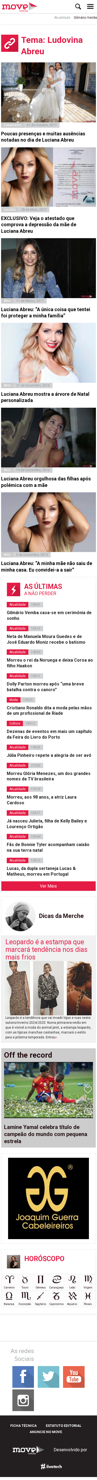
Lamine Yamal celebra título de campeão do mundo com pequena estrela (45, 1134)
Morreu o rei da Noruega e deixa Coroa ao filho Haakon (50, 663)
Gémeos (41, 1287)
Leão (72, 1287)
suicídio (10, 210)
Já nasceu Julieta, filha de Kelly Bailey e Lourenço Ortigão (47, 823)
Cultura (14, 723)
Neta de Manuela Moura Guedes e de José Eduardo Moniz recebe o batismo (46, 639)
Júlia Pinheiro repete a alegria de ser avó (49, 755)
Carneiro (9, 1287)
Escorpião (25, 1304)
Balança (9, 1304)
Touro (25, 1287)
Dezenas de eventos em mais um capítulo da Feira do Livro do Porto (49, 734)
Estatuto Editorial (63, 1426)
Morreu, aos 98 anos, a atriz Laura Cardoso (42, 800)
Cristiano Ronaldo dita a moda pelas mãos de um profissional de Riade (49, 710)
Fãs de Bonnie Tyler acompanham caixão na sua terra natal (48, 847)
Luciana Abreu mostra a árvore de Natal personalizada (45, 397)
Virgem (88, 1287)
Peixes (88, 1304)
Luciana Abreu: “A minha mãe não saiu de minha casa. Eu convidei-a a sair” (46, 566)
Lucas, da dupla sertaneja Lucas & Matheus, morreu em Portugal (41, 871)
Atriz (7, 301)
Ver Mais (48, 886)
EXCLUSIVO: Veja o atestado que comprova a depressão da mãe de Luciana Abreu (38, 224)
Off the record (28, 1055)
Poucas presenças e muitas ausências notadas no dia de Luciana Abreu (43, 137)
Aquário (72, 1304)
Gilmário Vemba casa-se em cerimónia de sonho (49, 615)
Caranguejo (56, 1287)
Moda (13, 700)
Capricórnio (56, 1304)
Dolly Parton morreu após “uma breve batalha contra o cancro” (45, 686)
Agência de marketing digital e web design (51, 1466)
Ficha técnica (23, 1426)
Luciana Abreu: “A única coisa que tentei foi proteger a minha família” (45, 312)
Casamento (12, 125)
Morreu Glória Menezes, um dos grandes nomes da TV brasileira (49, 776)
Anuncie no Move (46, 1432)
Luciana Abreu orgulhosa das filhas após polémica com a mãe (46, 482)
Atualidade (55, 18)
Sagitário (40, 1304)
